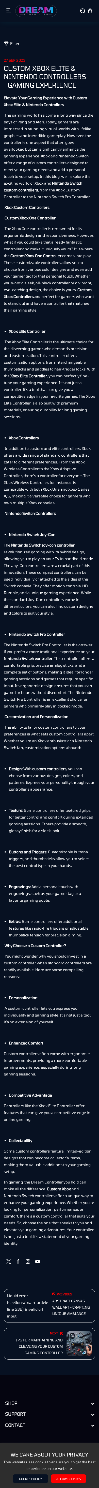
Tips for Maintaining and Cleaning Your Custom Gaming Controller (38, 1346)
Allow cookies (68, 1478)
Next (54, 1333)
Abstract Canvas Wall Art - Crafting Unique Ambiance (71, 1307)
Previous (64, 1294)
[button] (8, 10)
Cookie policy (30, 1478)
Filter (15, 43)
